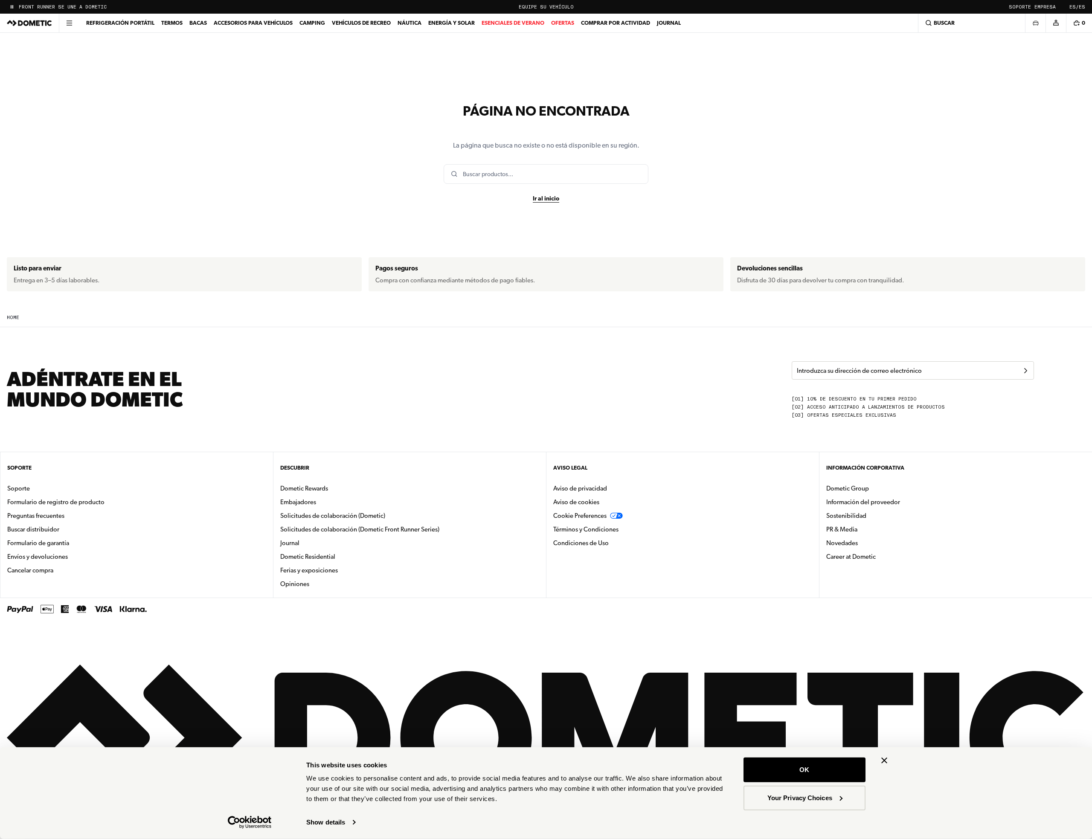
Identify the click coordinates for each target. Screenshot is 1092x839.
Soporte (1020, 7)
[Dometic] (29, 23)
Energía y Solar (451, 23)
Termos (172, 23)
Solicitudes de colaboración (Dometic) (332, 516)
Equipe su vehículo (546, 7)
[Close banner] (884, 761)
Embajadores (298, 502)
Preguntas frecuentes (35, 516)
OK (804, 769)
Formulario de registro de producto (56, 502)
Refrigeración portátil (120, 23)
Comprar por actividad (615, 23)
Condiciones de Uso (581, 543)
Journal (669, 23)
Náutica (409, 23)
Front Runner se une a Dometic (63, 7)
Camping (312, 23)
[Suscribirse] (1025, 370)
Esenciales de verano (513, 23)
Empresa (1045, 7)
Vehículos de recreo (361, 23)
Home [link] (13, 317)
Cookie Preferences (580, 516)
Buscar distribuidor (33, 529)
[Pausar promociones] (12, 7)
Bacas (198, 23)
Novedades (869, 543)
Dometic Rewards (304, 488)
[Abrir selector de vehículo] (1035, 23)
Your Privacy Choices (799, 797)
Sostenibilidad (846, 516)
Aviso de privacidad (580, 488)
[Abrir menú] (69, 23)
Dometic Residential (334, 556)
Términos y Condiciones (586, 529)
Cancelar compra (30, 570)
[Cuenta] (1056, 23)
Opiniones (294, 584)
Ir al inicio (546, 198)
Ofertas (562, 23)
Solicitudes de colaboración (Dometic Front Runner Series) (359, 529)
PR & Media (868, 529)
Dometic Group (874, 488)
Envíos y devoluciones (37, 556)
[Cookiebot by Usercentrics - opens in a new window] (249, 822)
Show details (325, 822)
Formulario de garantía (38, 543)
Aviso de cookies (576, 502)
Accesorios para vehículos (253, 23)
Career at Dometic (877, 556)
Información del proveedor (863, 502)
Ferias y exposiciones (309, 570)
